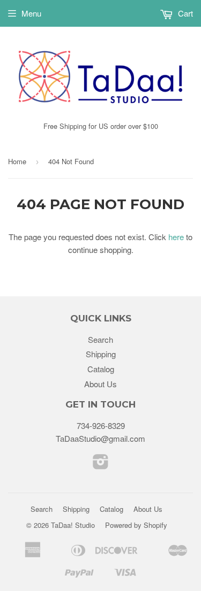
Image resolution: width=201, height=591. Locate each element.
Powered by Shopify (136, 525)
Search (100, 339)
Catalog (100, 368)
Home (17, 161)
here (176, 236)
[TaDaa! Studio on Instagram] (101, 464)
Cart (184, 13)
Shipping (101, 353)
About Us (100, 383)
